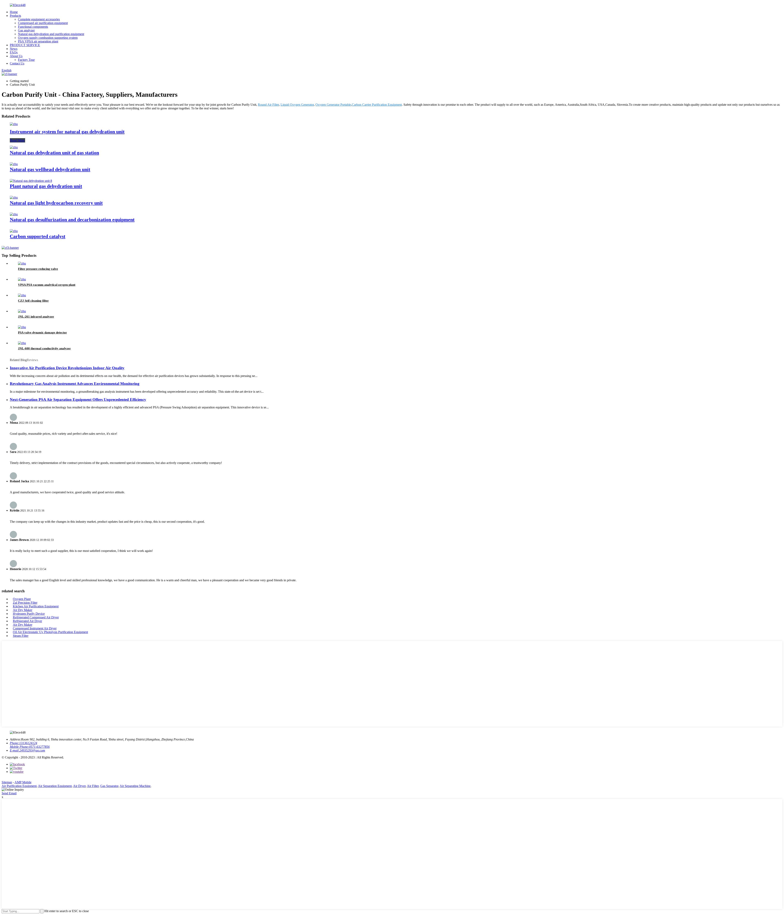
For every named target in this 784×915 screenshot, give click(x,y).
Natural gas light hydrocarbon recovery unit (56, 203)
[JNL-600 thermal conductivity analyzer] (22, 343)
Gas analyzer (26, 30)
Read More (17, 140)
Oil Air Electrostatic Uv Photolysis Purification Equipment (50, 632)
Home (14, 12)
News (13, 48)
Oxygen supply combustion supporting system (48, 37)
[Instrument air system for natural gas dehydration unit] (14, 124)
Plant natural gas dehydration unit (46, 186)
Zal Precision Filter (25, 602)
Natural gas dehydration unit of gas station (54, 152)
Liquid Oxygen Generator (297, 104)
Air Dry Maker (22, 610)
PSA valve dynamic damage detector (42, 332)
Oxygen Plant (22, 599)
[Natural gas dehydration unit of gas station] (14, 147)
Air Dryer (79, 786)
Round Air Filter (268, 104)
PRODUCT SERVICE (25, 45)
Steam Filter (20, 635)
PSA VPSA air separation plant (38, 41)
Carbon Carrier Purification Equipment (377, 104)
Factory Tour (26, 59)
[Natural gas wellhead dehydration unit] (14, 164)
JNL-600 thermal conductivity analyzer (44, 348)
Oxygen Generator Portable (333, 104)
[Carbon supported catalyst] (14, 231)
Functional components (33, 26)
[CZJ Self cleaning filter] (22, 295)
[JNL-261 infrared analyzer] (22, 311)
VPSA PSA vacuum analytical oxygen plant (46, 284)
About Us (16, 56)
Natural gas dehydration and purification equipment (51, 34)
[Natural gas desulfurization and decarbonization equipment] (14, 214)
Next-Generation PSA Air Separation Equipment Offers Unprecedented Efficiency (78, 399)
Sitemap (7, 782)
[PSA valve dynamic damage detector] (22, 327)
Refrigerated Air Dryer (27, 621)
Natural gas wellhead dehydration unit (50, 169)
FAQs (14, 52)
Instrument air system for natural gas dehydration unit (67, 131)
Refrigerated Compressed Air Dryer (36, 617)
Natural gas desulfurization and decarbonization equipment (72, 219)
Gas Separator (109, 786)
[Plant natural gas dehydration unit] (31, 180)
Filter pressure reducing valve (38, 268)
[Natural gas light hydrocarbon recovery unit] (14, 197)
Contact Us (17, 63)
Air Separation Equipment (55, 786)
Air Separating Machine (135, 786)
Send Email (9, 793)
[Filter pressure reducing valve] (22, 263)
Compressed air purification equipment (43, 23)
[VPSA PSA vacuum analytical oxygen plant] (22, 279)
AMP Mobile (22, 782)
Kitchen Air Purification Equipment (36, 606)
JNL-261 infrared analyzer (36, 316)
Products (15, 15)
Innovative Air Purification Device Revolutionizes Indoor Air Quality (67, 368)
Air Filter (93, 786)
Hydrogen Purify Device (29, 613)
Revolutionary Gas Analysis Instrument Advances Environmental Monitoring (74, 383)
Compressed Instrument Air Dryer (35, 628)
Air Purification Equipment (19, 786)
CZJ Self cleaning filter (33, 300)
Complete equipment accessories (39, 19)
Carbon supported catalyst (37, 236)
